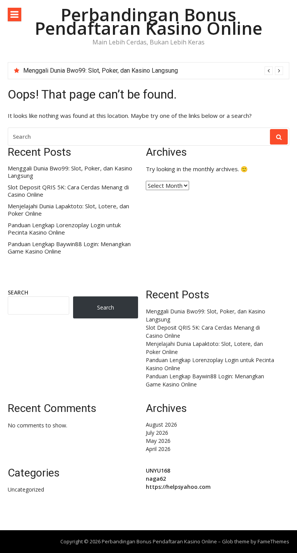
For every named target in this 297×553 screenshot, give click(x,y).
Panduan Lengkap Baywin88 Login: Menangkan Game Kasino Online (69, 247)
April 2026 (158, 449)
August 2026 (161, 424)
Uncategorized (26, 489)
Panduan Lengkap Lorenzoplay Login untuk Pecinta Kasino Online (64, 229)
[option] (153, 70)
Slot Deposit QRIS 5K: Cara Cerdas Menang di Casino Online (68, 191)
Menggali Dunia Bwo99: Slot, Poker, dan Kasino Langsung (100, 70)
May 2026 (158, 440)
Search (18, 292)
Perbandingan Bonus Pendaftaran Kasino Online (148, 21)
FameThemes (273, 541)
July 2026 (157, 432)
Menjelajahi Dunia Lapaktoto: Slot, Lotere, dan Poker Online (68, 210)
